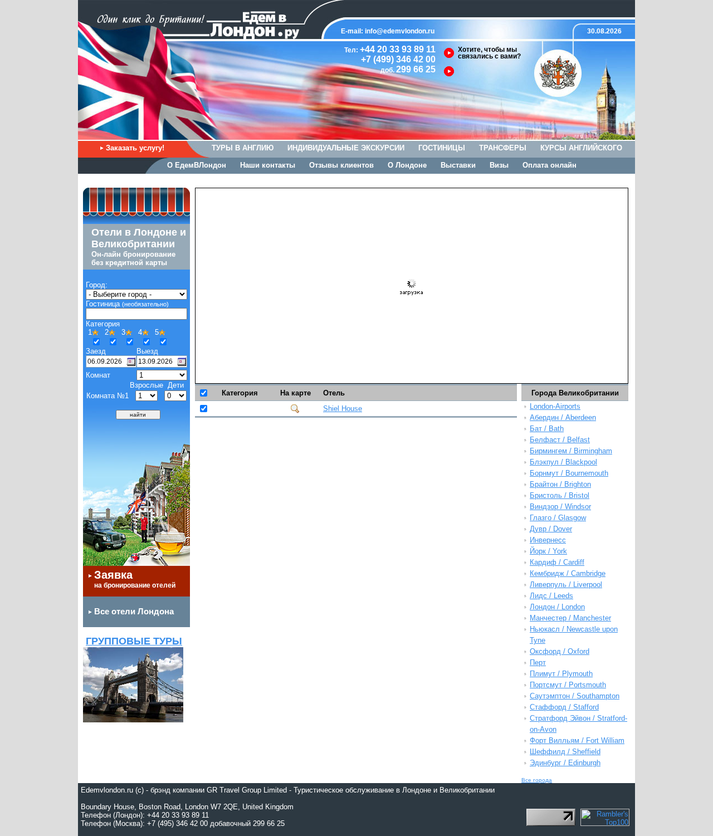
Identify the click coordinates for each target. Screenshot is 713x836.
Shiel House (342, 408)
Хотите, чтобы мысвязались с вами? (489, 53)
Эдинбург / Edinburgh (565, 763)
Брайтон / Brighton (560, 484)
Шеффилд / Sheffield (565, 751)
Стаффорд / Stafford (564, 707)
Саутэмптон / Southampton (574, 696)
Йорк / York (548, 551)
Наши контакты (267, 165)
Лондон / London (557, 607)
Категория (240, 393)
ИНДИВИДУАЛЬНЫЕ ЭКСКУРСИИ (345, 148)
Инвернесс (548, 540)
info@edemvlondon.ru (399, 31)
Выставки (458, 165)
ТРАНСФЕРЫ (502, 148)
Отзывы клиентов (341, 165)
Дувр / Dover (551, 529)
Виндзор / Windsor (560, 506)
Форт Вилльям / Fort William (577, 740)
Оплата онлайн (549, 165)
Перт (538, 662)
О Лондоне (407, 165)
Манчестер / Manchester (570, 618)
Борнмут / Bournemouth (569, 473)
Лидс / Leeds (551, 595)
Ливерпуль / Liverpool (566, 584)
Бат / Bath (547, 428)
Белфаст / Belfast (560, 440)
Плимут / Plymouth (561, 673)
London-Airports (555, 406)
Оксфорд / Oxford (559, 651)
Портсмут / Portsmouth (568, 685)
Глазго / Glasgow (558, 518)
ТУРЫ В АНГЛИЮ (243, 148)
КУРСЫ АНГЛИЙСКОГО (581, 148)
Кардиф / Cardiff (557, 562)
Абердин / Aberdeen (563, 417)
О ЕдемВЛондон (196, 165)
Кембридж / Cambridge (567, 573)
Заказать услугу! (135, 148)
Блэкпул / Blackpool (563, 462)
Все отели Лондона (134, 611)
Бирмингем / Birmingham (571, 451)
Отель (334, 393)
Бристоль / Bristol (559, 495)
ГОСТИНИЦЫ (441, 148)
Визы (499, 165)
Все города (536, 780)
